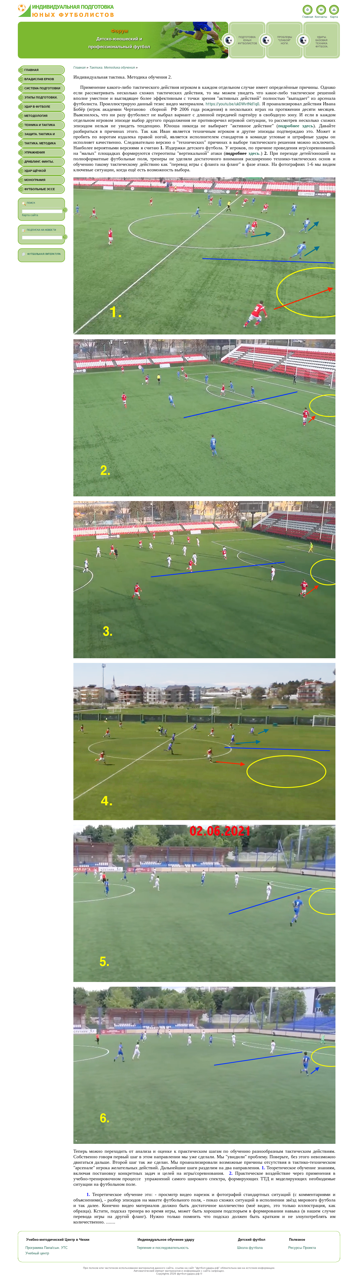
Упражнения (34, 152)
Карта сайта (30, 215)
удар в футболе (37, 106)
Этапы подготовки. (40, 97)
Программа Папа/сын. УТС (46, 1248)
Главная (79, 67)
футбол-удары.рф (207, 1267)
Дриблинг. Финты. (39, 161)
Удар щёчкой (35, 170)
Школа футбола (250, 1248)
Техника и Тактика (39, 125)
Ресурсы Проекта (302, 1248)
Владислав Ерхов (39, 79)
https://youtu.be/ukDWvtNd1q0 (232, 104)
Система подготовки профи (42, 90)
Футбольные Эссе (39, 189)
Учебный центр (37, 1253)
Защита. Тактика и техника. (39, 136)
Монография (34, 180)
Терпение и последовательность (163, 1248)
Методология (35, 115)
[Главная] (66, 10)
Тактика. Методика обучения (112, 67)
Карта (334, 16)
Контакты (321, 16)
